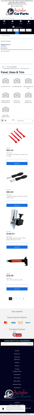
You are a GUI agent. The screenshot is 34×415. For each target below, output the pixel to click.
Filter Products (6, 35)
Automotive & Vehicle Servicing (11, 68)
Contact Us (17, 362)
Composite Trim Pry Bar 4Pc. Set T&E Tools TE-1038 (17, 155)
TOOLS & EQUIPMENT (12, 67)
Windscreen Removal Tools (17, 101)
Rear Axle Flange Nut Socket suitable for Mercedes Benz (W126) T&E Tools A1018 (15, 408)
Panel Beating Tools (17, 86)
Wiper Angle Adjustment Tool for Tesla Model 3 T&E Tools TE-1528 (15, 239)
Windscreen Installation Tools (28, 101)
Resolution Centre (17, 384)
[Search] (31, 18)
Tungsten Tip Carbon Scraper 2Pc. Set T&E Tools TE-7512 (16, 197)
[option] (17, 47)
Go (17, 33)
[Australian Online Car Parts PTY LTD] (17, 11)
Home (3, 67)
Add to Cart (17, 163)
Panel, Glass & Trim (24, 68)
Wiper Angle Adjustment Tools (6, 116)
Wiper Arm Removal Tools (28, 87)
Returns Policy (17, 381)
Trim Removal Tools (5, 86)
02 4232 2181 (18, 6)
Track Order (17, 357)
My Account (17, 354)
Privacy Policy (17, 374)
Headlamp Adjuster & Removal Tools (5, 101)
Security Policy (17, 387)
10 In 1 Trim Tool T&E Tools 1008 (14, 280)
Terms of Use (17, 378)
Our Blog (17, 369)
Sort (13, 120)
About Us (17, 366)
